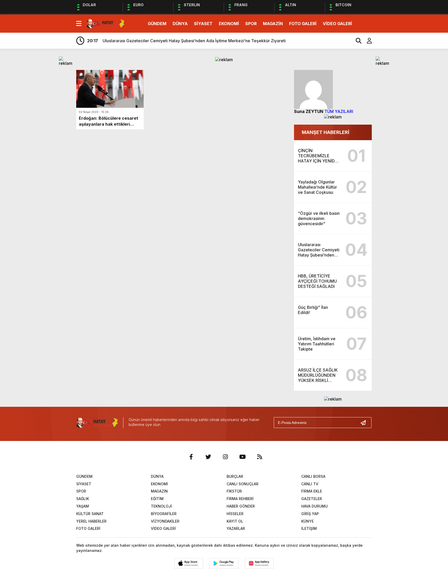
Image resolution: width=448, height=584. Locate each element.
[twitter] (208, 456)
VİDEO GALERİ (337, 23)
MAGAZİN (273, 23)
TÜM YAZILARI (338, 111)
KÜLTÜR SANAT (90, 513)
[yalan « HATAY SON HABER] (105, 23)
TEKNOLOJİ (161, 506)
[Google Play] (224, 563)
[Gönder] (365, 422)
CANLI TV (309, 484)
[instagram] (225, 456)
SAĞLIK (82, 498)
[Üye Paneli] (366, 41)
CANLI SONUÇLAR (242, 484)
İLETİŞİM (309, 528)
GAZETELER (311, 498)
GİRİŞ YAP (310, 513)
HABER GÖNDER (241, 506)
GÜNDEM (157, 23)
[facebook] (191, 456)
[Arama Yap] (356, 41)
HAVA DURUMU (314, 506)
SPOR (251, 23)
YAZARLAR (236, 528)
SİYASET (203, 23)
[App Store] (188, 563)
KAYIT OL (235, 521)
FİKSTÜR (234, 491)
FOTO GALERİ (303, 23)
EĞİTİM (157, 498)
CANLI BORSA (313, 476)
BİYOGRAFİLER (164, 513)
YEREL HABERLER (91, 521)
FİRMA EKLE (311, 491)
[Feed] (259, 456)
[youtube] (242, 456)
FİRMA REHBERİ (240, 498)
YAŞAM (82, 506)
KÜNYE (307, 521)
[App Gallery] (259, 563)
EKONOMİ (229, 23)
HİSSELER (235, 513)
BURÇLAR (235, 476)
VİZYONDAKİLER (165, 521)
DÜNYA (180, 23)
